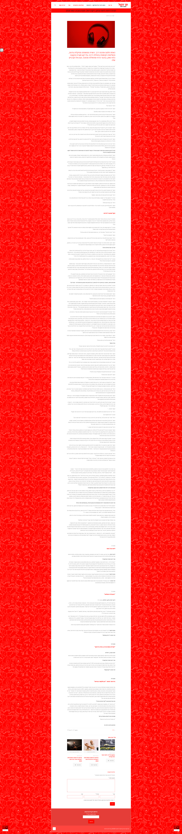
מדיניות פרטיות (107, 829)
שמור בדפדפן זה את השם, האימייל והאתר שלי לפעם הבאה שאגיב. (98, 800)
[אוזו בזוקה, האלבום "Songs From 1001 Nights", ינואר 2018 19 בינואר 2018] (4, 828)
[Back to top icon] (54, 828)
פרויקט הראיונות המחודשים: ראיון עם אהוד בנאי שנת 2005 (74, 759)
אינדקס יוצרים (126, 829)
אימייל (97, 794)
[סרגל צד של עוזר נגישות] (1, 50)
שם (114, 794)
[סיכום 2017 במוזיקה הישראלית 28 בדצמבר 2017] (178, 828)
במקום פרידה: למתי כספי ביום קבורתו (108, 756)
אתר (82, 794)
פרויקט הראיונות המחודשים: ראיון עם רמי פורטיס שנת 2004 (91, 759)
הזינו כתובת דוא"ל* (91, 814)
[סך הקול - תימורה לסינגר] (123, 5)
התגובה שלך (111, 778)
